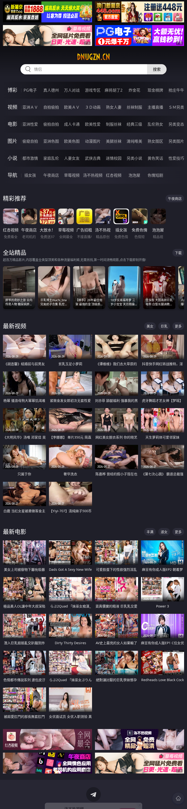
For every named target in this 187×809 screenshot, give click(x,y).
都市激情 (30, 158)
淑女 (164, 531)
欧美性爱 (93, 124)
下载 (178, 252)
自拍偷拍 (51, 107)
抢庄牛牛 (176, 90)
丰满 (150, 531)
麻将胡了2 (113, 90)
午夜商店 (51, 175)
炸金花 (134, 90)
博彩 (12, 90)
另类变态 (176, 124)
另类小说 (134, 158)
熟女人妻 (114, 107)
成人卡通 (72, 124)
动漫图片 (93, 141)
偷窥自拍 (30, 141)
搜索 (157, 69)
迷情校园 (114, 158)
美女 (150, 326)
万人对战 (72, 90)
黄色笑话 (155, 158)
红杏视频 (114, 175)
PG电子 (30, 90)
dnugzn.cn (93, 57)
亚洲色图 (51, 141)
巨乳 (164, 326)
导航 (12, 175)
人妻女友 (72, 158)
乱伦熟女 (155, 124)
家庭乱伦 (51, 158)
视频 (12, 107)
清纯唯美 (134, 141)
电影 (12, 124)
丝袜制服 (134, 107)
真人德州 (51, 90)
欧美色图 (72, 141)
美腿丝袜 (114, 141)
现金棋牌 (155, 90)
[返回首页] (178, 798)
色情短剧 (155, 175)
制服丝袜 (114, 124)
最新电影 (14, 532)
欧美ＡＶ (72, 107)
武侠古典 (93, 158)
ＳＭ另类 (176, 107)
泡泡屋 (134, 175)
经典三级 (134, 124)
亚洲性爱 (30, 124)
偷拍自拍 (51, 124)
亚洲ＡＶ (30, 107)
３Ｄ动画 (93, 107)
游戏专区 (93, 90)
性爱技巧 (176, 158)
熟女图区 (155, 141)
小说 (12, 158)
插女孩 (30, 175)
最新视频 (14, 326)
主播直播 (155, 107)
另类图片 (176, 141)
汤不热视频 (93, 175)
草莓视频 (72, 175)
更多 (178, 326)
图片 (12, 141)
